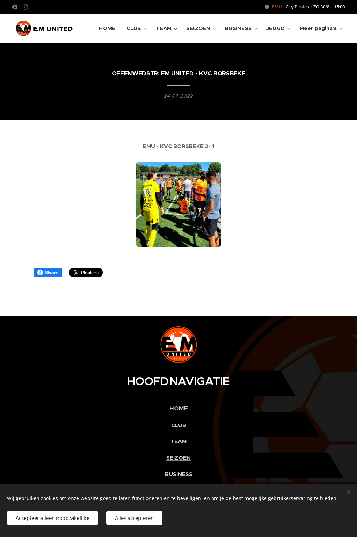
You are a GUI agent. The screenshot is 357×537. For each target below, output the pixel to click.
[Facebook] (14, 7)
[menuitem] (109, 28)
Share (52, 272)
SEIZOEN (178, 457)
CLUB (178, 425)
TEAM (178, 441)
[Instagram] (25, 7)
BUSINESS (178, 474)
